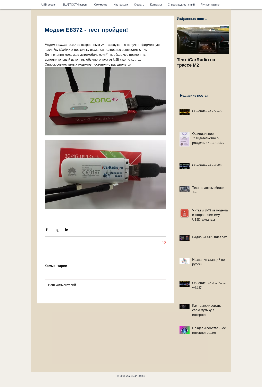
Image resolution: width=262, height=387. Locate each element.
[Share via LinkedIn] (67, 230)
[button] (121, 4)
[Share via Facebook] (47, 230)
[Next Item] (222, 39)
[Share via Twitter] (57, 230)
